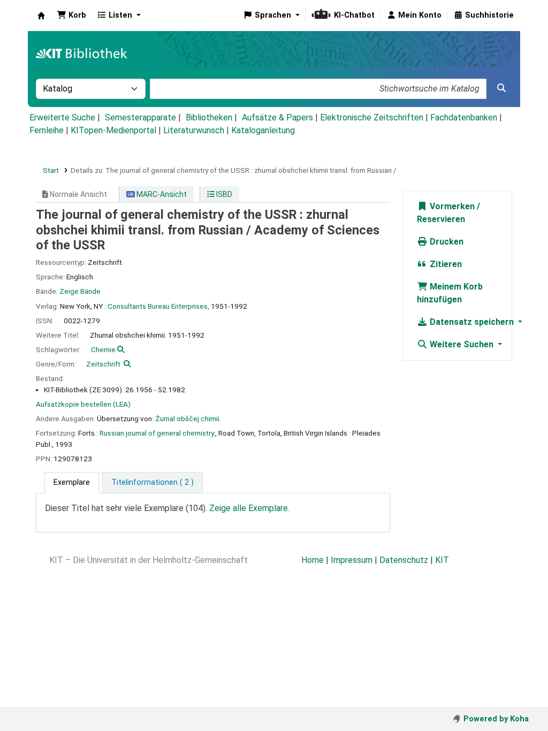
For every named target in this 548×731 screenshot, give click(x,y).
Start (51, 170)
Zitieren (445, 264)
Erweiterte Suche (62, 117)
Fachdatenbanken (463, 117)
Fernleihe (46, 130)
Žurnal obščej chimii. (188, 418)
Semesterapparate (140, 117)
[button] (71, 15)
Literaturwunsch (193, 130)
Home (312, 560)
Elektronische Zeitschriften (371, 117)
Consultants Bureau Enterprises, (158, 306)
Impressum (351, 560)
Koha (41, 15)
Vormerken (451, 206)
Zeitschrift (103, 364)
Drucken (445, 242)
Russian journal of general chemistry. (157, 433)
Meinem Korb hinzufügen (450, 292)
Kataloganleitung (263, 130)
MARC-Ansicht (161, 194)
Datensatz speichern (472, 322)
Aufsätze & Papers (277, 117)
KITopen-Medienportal (113, 130)
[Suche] (501, 88)
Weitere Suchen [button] (462, 344)
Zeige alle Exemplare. (249, 508)
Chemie (103, 349)
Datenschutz (403, 560)
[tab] (71, 482)
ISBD (223, 194)
